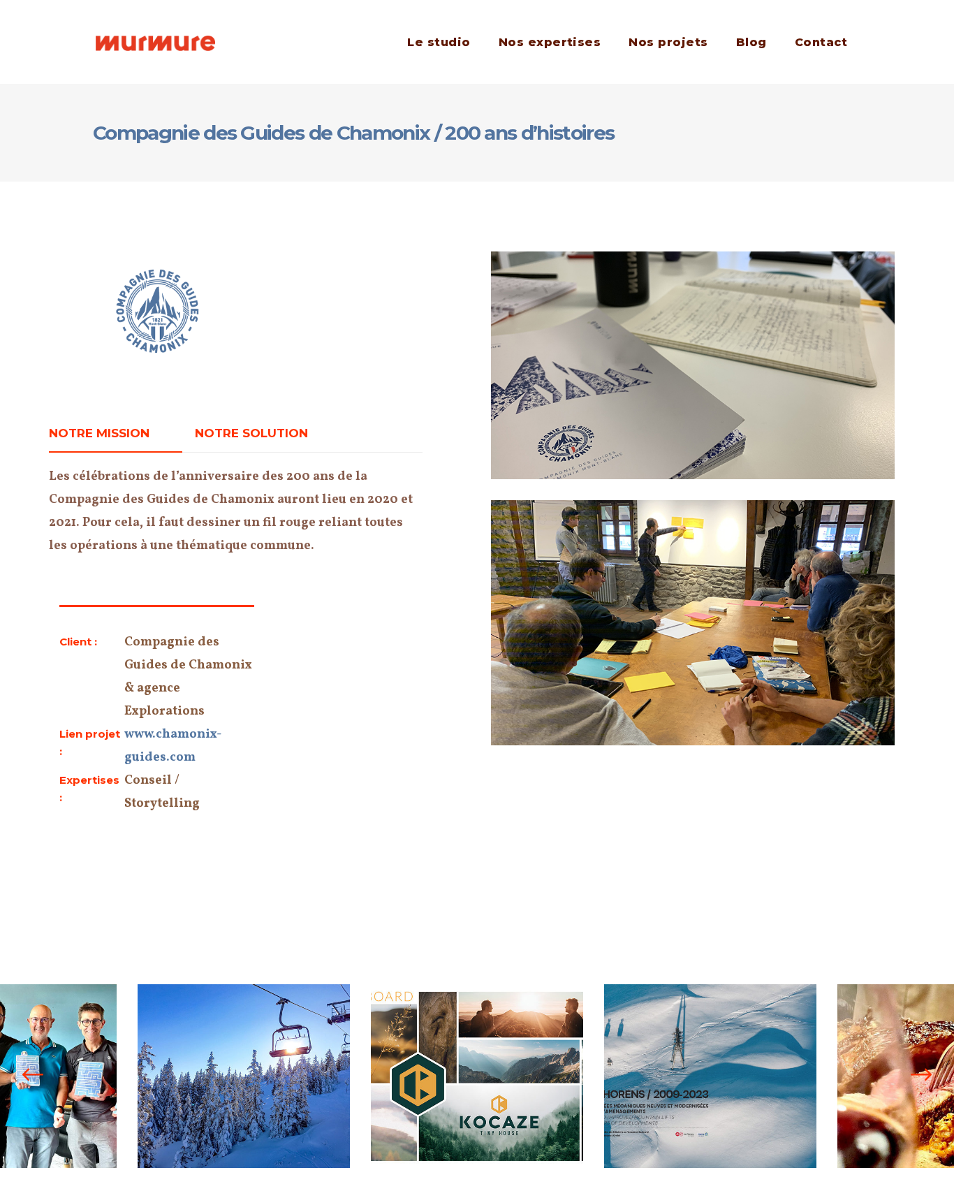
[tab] (115, 433)
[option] (243, 1076)
